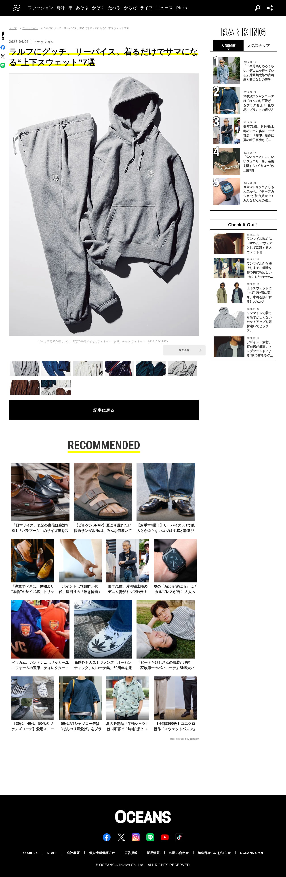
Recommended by (179, 739)
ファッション (30, 28)
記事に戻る (104, 410)
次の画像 (184, 350)
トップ (13, 28)
